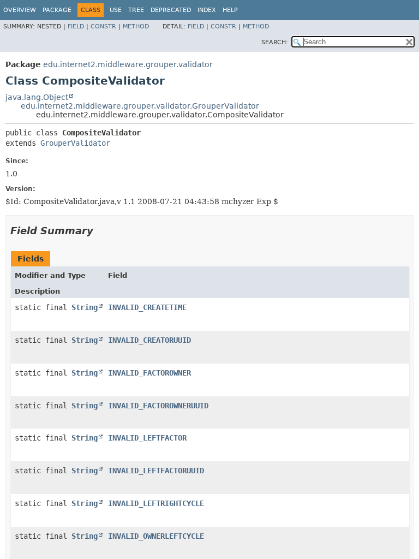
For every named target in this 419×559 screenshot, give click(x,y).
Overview (19, 10)
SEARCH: (274, 42)
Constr (103, 26)
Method (136, 26)
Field (76, 26)
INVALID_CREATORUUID (149, 340)
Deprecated (171, 10)
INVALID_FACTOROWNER (149, 372)
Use (116, 10)
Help (230, 10)
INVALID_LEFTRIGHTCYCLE (156, 503)
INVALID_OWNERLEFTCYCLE (156, 536)
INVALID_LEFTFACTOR (147, 437)
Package (57, 10)
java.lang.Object (36, 97)
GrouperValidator (75, 143)
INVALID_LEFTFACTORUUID (156, 470)
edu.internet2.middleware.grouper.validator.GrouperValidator (140, 106)
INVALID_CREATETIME (147, 307)
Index (206, 10)
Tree (136, 10)
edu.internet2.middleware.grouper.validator (128, 64)
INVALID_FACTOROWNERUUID (158, 405)
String (84, 307)
